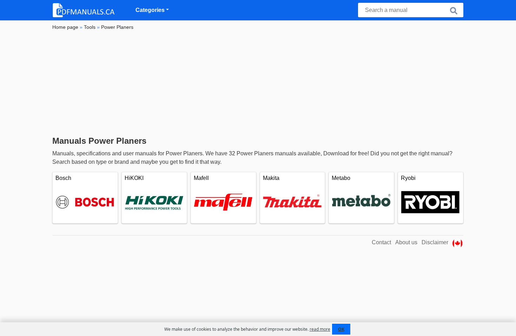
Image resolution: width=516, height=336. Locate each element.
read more (320, 329)
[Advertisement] (257, 83)
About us (406, 242)
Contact (381, 242)
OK (341, 329)
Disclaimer (435, 242)
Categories (150, 10)
